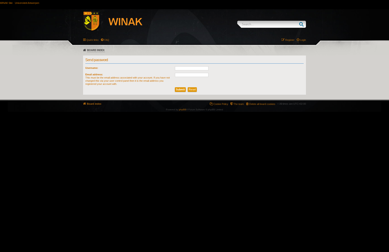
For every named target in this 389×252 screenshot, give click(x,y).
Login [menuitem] (303, 40)
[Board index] (117, 22)
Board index (95, 50)
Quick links (92, 40)
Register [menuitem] (289, 40)
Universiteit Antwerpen (27, 3)
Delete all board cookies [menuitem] (262, 104)
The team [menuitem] (238, 104)
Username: (91, 68)
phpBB (182, 109)
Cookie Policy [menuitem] (220, 104)
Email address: (94, 74)
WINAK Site (6, 3)
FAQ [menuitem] (106, 40)
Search (302, 24)
